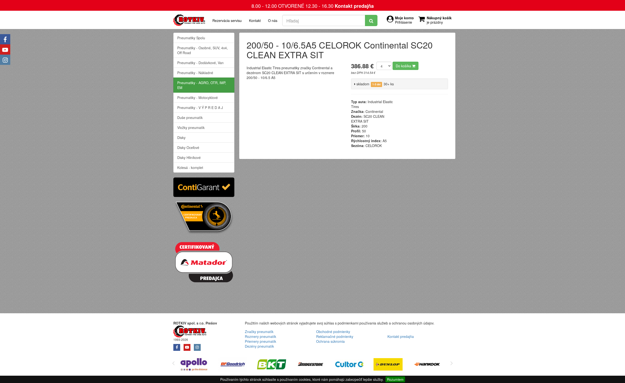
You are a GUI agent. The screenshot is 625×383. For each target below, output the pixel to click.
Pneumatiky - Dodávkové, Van (200, 62)
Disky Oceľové (188, 147)
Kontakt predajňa (354, 5)
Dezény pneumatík (259, 346)
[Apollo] (193, 365)
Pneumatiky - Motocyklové (197, 97)
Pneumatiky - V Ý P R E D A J (200, 107)
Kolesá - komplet (190, 167)
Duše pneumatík (190, 117)
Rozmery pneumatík (260, 336)
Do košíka (404, 65)
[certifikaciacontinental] (203, 217)
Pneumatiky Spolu (191, 37)
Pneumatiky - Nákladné (195, 72)
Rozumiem (395, 379)
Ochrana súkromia (330, 341)
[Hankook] (426, 365)
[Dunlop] (388, 365)
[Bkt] (271, 365)
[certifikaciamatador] (203, 261)
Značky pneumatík (259, 331)
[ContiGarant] (203, 186)
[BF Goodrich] (232, 365)
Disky (181, 137)
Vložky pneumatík (191, 127)
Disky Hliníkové (189, 157)
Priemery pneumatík (260, 341)
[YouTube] (5, 49)
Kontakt (255, 20)
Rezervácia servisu (227, 20)
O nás (272, 20)
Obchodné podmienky (333, 331)
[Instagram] (5, 60)
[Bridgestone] (310, 365)
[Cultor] (349, 365)
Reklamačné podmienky (334, 336)
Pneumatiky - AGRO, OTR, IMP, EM (201, 85)
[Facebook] (5, 39)
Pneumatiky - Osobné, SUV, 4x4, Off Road (202, 50)
